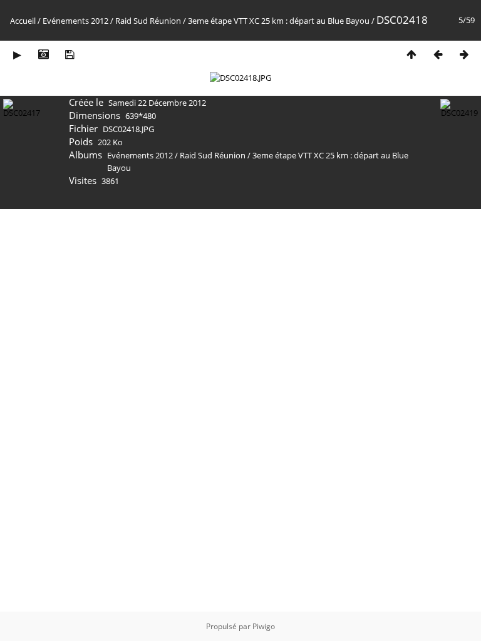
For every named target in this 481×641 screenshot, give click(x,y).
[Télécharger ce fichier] (69, 54)
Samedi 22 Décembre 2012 (157, 102)
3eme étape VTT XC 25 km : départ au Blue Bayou (279, 20)
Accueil (23, 20)
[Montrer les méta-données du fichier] (43, 54)
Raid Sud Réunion (148, 20)
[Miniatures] (411, 54)
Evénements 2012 (75, 20)
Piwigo (263, 626)
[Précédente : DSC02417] (438, 54)
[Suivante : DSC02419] (464, 54)
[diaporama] (17, 54)
